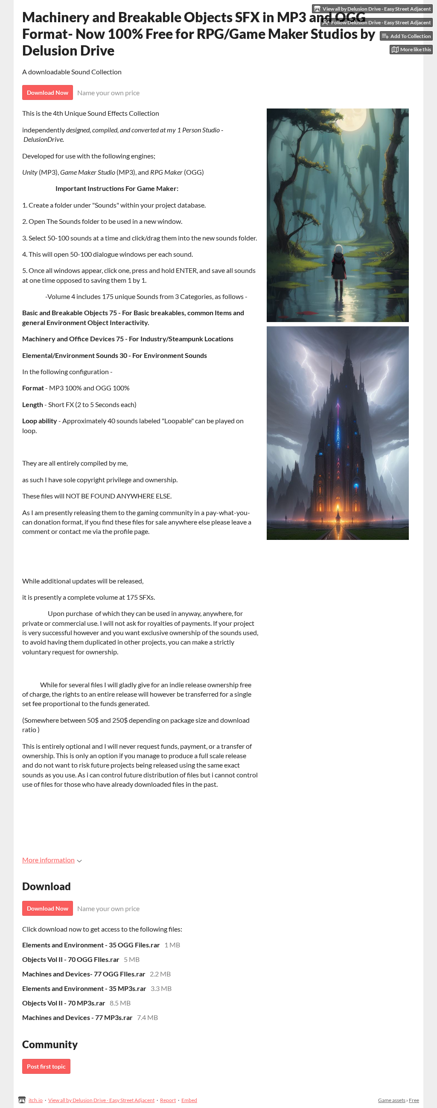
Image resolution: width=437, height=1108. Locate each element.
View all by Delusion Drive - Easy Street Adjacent (101, 1100)
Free (414, 1100)
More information (48, 860)
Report (168, 1100)
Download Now (47, 92)
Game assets (391, 1100)
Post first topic (46, 1066)
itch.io (36, 1100)
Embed (189, 1100)
